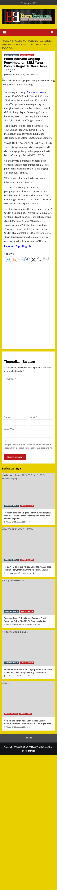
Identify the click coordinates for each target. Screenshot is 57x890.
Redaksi (28, 737)
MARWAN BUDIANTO (14, 75)
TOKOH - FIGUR (26, 714)
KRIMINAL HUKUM (11, 55)
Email (33, 417)
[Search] (52, 32)
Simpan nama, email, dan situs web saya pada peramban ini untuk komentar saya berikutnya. (29, 446)
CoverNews (48, 747)
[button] (4, 32)
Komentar (10, 378)
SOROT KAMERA (27, 55)
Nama (7, 417)
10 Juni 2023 (30, 75)
